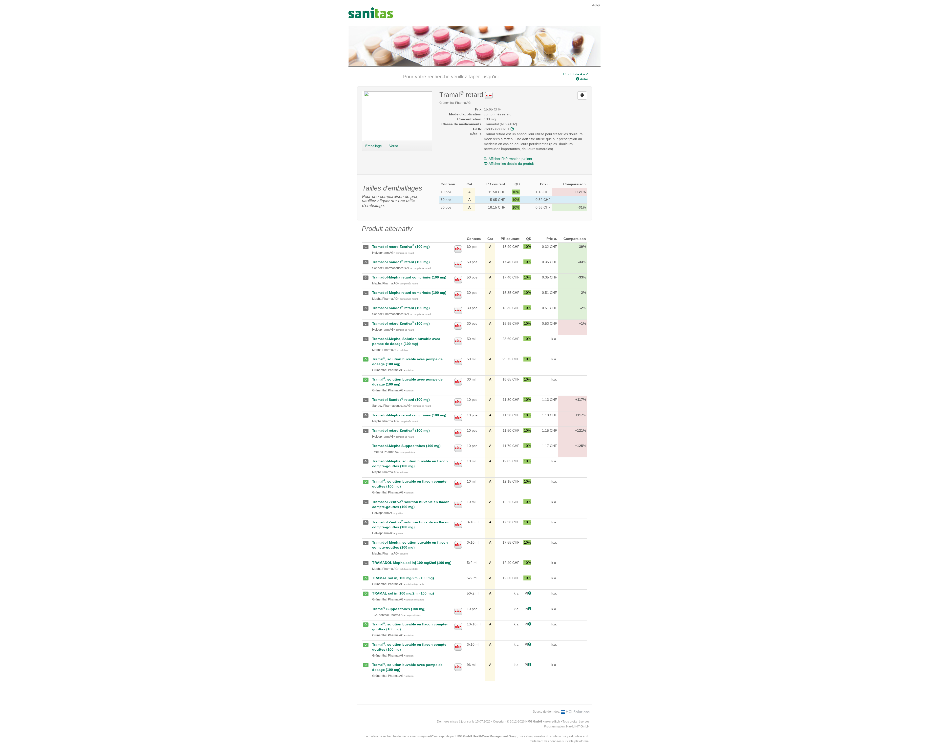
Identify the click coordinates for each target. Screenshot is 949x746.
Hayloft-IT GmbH (577, 726)
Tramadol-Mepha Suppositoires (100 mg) (406, 446)
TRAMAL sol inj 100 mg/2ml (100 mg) (403, 578)
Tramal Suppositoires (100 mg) (399, 609)
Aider (583, 79)
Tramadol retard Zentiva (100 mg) (401, 247)
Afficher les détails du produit (511, 164)
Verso (393, 146)
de (593, 5)
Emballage (373, 146)
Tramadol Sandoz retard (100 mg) (401, 262)
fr (597, 5)
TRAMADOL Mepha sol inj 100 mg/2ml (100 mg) (412, 563)
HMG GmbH (533, 721)
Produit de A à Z (575, 74)
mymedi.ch (552, 721)
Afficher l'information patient (510, 159)
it (600, 5)
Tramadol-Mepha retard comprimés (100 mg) (409, 277)
